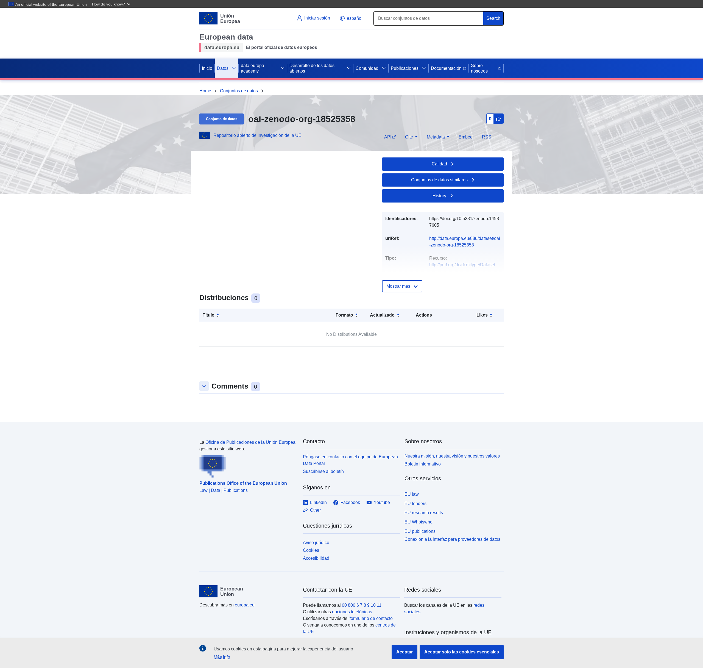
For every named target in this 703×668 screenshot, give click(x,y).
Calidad (439, 164)
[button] (111, 4)
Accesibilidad (316, 558)
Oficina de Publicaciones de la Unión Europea (250, 442)
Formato (344, 315)
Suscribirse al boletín (323, 471)
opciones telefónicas (352, 611)
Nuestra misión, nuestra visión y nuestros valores (452, 456)
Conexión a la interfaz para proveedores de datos (452, 539)
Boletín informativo (422, 464)
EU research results (423, 512)
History (439, 195)
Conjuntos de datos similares (439, 180)
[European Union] (248, 591)
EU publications (420, 531)
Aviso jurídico (316, 542)
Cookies (311, 550)
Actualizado (382, 315)
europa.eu (245, 605)
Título (208, 315)
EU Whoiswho (418, 522)
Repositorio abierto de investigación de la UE (257, 135)
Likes (482, 315)
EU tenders (415, 503)
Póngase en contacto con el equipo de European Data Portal (350, 460)
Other (315, 510)
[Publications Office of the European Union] (247, 465)
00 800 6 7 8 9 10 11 (361, 605)
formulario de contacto (371, 618)
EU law (411, 494)
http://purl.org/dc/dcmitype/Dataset (462, 264)
